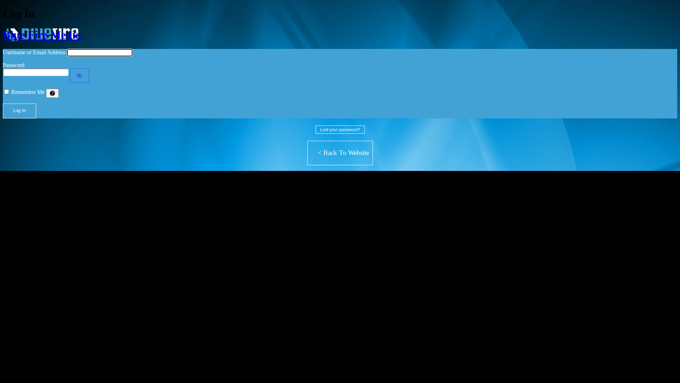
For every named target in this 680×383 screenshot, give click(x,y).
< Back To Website (343, 152)
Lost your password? (340, 129)
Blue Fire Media (42, 34)
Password (13, 65)
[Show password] (79, 75)
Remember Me (28, 92)
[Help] (52, 93)
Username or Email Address (34, 52)
